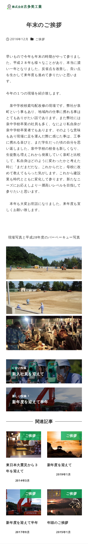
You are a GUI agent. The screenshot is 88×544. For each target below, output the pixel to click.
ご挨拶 (40, 39)
